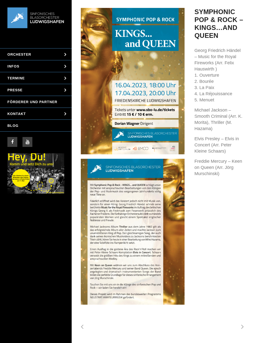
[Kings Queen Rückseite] (133, 231)
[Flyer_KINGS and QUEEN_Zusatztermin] (133, 81)
